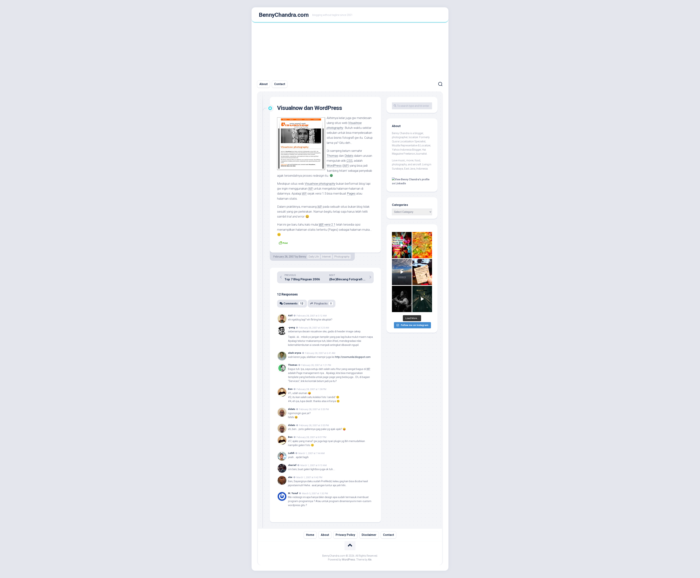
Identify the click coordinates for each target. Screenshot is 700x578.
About (263, 84)
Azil (290, 315)
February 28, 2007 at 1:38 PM (311, 389)
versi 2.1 (327, 224)
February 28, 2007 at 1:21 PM (316, 365)
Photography (341, 256)
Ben (290, 389)
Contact (279, 84)
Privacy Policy (345, 535)
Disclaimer (369, 535)
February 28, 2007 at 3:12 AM (312, 315)
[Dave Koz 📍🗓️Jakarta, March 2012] (402, 299)
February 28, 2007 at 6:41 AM (320, 353)
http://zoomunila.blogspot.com (353, 357)
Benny (302, 256)
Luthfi (291, 453)
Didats (349, 156)
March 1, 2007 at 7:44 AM (311, 453)
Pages (351, 193)
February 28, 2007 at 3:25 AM (314, 327)
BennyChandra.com (284, 14)
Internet (326, 256)
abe (290, 477)
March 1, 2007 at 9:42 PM (309, 477)
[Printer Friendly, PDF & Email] (283, 242)
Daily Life (314, 256)
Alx (370, 559)
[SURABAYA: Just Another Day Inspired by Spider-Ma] (402, 272)
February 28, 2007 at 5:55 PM (314, 425)
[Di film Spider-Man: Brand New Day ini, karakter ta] (422, 272)
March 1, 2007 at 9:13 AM (313, 465)
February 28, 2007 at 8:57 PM (311, 437)
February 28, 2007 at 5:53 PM (314, 409)
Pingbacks (323, 303)
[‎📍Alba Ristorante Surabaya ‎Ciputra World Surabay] (422, 245)
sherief (292, 465)
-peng (291, 327)
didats (291, 409)
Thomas (332, 156)
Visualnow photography (320, 183)
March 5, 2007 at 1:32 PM (315, 493)
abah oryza (294, 353)
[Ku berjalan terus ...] (422, 299)
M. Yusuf (293, 493)
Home (310, 535)
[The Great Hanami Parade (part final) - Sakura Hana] (402, 245)
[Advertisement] (350, 49)
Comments (293, 303)
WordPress (334, 165)
